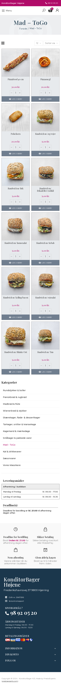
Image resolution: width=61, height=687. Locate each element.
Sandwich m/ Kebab (45, 243)
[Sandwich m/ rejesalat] (45, 281)
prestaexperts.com (10, 681)
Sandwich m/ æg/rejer (45, 133)
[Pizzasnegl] (45, 63)
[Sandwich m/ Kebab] (45, 226)
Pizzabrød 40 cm (16, 79)
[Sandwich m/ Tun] (45, 336)
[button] (51, 3)
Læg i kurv (16, 99)
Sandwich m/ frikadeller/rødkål (45, 189)
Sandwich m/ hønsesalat (16, 243)
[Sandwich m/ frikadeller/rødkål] (45, 172)
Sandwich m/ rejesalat (45, 297)
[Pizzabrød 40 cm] (16, 63)
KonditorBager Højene (12, 3)
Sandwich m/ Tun (45, 352)
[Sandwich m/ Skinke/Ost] (16, 336)
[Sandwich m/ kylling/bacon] (16, 281)
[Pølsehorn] (16, 117)
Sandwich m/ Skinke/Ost (15, 352)
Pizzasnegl (45, 79)
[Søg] (44, 10)
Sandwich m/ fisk (15, 188)
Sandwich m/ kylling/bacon (15, 297)
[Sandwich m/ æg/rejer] (45, 117)
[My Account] (57, 10)
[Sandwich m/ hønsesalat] (16, 226)
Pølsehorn (15, 133)
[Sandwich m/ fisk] (16, 172)
